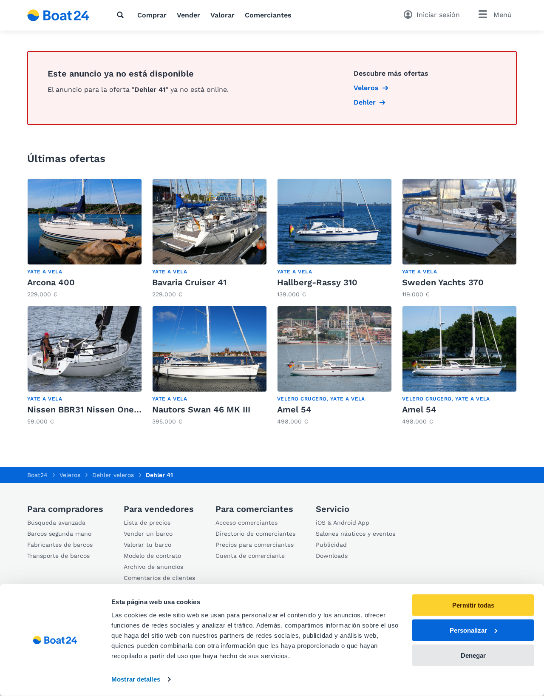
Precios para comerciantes (254, 544)
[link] (84, 239)
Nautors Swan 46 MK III (201, 409)
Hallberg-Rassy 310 (317, 282)
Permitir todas (473, 605)
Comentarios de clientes (159, 577)
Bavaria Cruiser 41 (189, 282)
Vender (188, 15)
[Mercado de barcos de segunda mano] (58, 15)
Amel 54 (294, 409)
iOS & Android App (342, 522)
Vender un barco (148, 533)
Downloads (332, 555)
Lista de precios (147, 522)
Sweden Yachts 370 (443, 282)
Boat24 (37, 475)
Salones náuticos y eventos (355, 533)
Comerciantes (268, 15)
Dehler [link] (365, 102)
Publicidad (331, 544)
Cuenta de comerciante (250, 555)
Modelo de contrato (152, 555)
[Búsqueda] (122, 15)
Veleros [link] (366, 88)
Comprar (152, 15)
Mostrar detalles (135, 679)
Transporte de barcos (58, 555)
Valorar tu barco (147, 544)
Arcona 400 (51, 282)
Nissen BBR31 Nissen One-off (88, 409)
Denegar (473, 655)
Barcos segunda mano (59, 533)
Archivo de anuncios (153, 566)
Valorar (222, 15)
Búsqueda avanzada (56, 522)
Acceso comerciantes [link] (246, 522)
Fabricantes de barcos (60, 544)
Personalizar (468, 630)
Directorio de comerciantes (255, 533)
